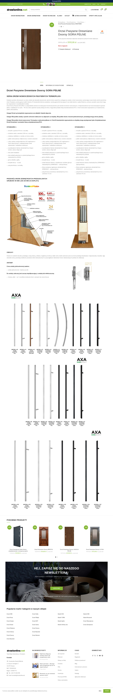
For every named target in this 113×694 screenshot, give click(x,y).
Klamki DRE (86, 614)
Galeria (76, 670)
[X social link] (95, 655)
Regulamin (77, 657)
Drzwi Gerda (35, 624)
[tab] (41, 84)
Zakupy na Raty (62, 660)
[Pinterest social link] (102, 655)
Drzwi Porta (10, 617)
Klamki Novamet (87, 617)
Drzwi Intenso (10, 631)
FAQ (59, 667)
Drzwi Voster (10, 624)
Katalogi (77, 673)
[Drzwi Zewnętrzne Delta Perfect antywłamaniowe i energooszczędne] (18, 536)
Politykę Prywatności (48, 596)
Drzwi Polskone (11, 628)
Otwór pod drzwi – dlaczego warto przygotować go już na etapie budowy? (47, 665)
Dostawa (60, 663)
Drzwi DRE (9, 614)
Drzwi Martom (36, 635)
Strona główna (61, 22)
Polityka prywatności (80, 660)
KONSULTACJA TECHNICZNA (63, 4)
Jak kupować (61, 653)
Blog (76, 663)
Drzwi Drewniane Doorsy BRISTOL (44, 549)
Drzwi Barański (10, 638)
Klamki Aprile (61, 621)
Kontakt (77, 653)
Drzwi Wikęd (35, 617)
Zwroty (59, 670)
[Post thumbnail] (35, 656)
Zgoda (107, 690)
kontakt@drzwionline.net (18, 675)
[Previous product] (59, 27)
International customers (81, 667)
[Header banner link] (56, 1)
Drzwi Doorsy (81, 22)
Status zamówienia (62, 680)
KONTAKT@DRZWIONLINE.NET (15, 4)
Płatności (60, 657)
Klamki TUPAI (61, 617)
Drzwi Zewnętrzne (71, 22)
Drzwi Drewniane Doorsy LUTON (95, 549)
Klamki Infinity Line (63, 624)
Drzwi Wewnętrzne (88, 621)
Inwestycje (60, 673)
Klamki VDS (61, 614)
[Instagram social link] (97, 655)
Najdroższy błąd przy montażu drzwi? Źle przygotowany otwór (45, 655)
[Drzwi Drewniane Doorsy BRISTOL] (43, 536)
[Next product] (63, 27)
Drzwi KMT (35, 621)
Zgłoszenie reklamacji (80, 676)
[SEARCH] (86, 10)
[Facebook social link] (93, 655)
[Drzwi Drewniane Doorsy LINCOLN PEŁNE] (69, 536)
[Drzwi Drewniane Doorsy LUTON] (94, 536)
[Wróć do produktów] (61, 27)
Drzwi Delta (35, 614)
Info (100, 691)
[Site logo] (17, 9)
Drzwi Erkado (10, 621)
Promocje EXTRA (62, 676)
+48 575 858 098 (15, 673)
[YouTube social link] (100, 655)
